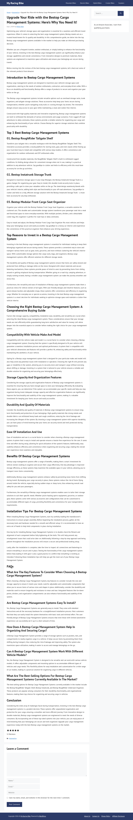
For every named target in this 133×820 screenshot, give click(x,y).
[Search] (121, 13)
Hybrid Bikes (97, 3)
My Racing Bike (15, 3)
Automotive (15, 12)
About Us (87, 816)
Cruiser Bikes (110, 3)
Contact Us (95, 816)
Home (8, 12)
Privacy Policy (105, 816)
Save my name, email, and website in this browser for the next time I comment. (39, 798)
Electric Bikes (84, 3)
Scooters (121, 3)
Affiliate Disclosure (118, 816)
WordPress (42, 816)
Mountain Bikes (71, 3)
